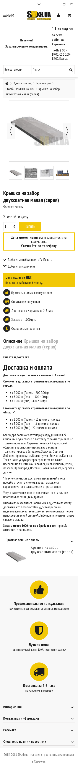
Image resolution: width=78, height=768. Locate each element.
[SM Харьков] (39, 15)
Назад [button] (11, 131)
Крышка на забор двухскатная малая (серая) (52, 549)
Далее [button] (67, 131)
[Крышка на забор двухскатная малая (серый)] (15, 172)
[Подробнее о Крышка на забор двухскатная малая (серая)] (17, 556)
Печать (47, 260)
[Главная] (6, 83)
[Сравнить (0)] (71, 5)
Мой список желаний (64, 5)
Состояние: (8, 206)
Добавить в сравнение (22, 266)
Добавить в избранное (22, 260)
